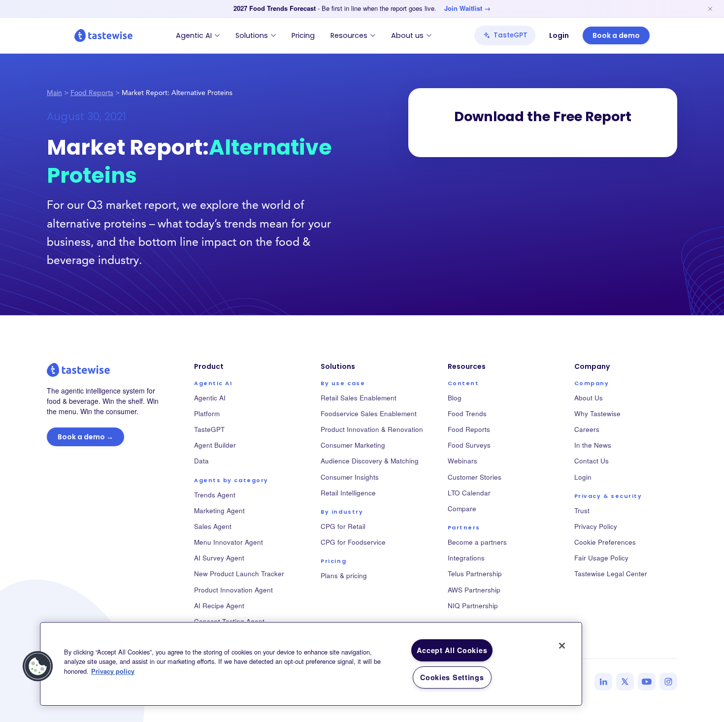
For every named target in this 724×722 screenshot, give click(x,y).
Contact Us (591, 460)
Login (559, 35)
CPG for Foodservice (353, 542)
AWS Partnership (474, 589)
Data (201, 460)
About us (407, 35)
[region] (311, 664)
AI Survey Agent (219, 557)
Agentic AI (194, 35)
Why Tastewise (597, 413)
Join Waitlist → (467, 8)
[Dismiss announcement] (710, 9)
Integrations (466, 557)
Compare (462, 508)
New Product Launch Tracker (239, 573)
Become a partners (477, 542)
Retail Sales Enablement (358, 397)
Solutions (251, 35)
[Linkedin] (603, 681)
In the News (592, 445)
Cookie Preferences (605, 542)
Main (54, 93)
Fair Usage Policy (601, 557)
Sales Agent (212, 526)
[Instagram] (668, 681)
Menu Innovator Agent (228, 542)
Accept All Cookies (452, 650)
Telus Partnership (475, 573)
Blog (454, 397)
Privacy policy (112, 671)
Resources (348, 35)
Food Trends (467, 413)
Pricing (303, 35)
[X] (625, 681)
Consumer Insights (350, 477)
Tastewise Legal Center (610, 573)
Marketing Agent (219, 510)
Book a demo (616, 35)
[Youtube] (647, 681)
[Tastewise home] (103, 35)
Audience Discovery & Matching (370, 460)
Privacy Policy (595, 526)
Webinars (462, 460)
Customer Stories (474, 477)
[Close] (562, 645)
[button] (38, 666)
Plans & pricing (344, 575)
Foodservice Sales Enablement (369, 413)
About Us (588, 397)
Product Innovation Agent (233, 589)
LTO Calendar (469, 492)
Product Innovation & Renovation (372, 429)
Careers (586, 429)
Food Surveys (469, 445)
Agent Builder (215, 445)
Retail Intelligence (348, 492)
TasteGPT (510, 35)
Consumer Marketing (353, 445)
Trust (582, 510)
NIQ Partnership (473, 605)
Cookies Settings (452, 677)
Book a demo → (85, 437)
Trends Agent (214, 494)
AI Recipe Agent (219, 605)
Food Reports (91, 93)
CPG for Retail (343, 526)
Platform (207, 413)
